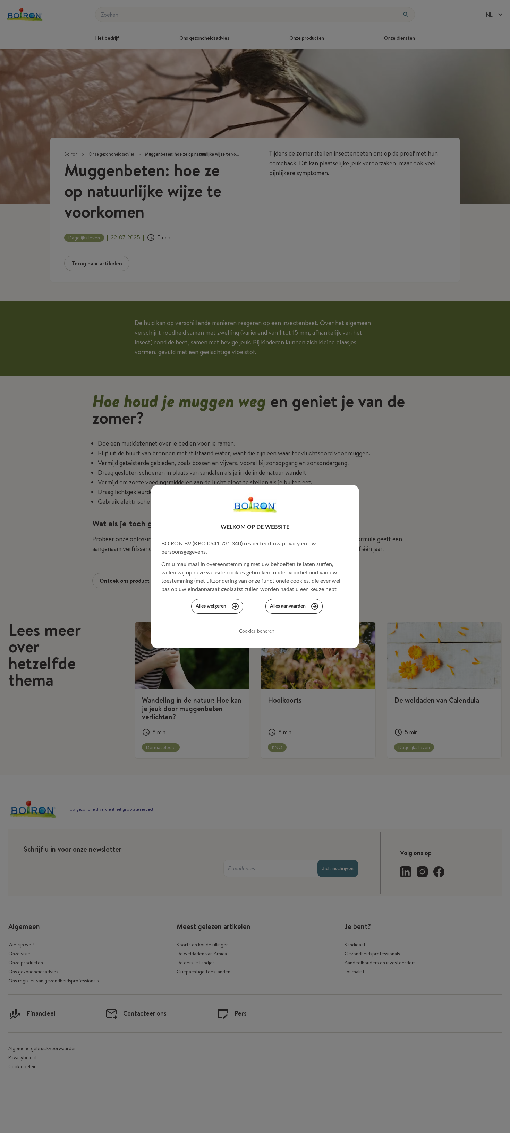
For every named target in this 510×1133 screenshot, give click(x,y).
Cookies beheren (256, 631)
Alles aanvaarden (288, 606)
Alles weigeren (211, 606)
